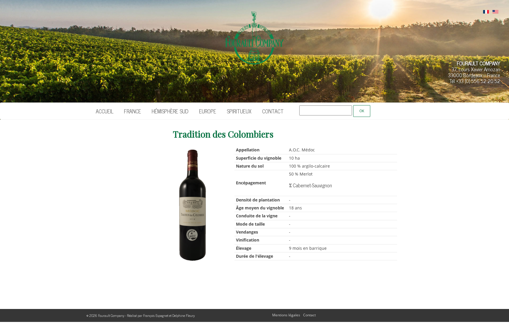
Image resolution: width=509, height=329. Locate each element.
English (495, 12)
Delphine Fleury (183, 315)
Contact (273, 111)
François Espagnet (155, 315)
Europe (207, 111)
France (132, 111)
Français (486, 12)
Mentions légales (286, 315)
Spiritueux (239, 111)
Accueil (104, 111)
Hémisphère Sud (170, 111)
